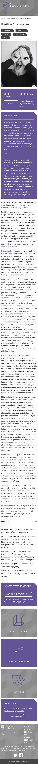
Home (3, 18)
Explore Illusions (12, 18)
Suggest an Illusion (19, 623)
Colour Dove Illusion (9, 247)
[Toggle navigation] (5, 12)
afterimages (14, 251)
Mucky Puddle (25, 761)
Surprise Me (19, 683)
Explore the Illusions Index (19, 653)
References (5, 521)
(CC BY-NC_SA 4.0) (19, 602)
